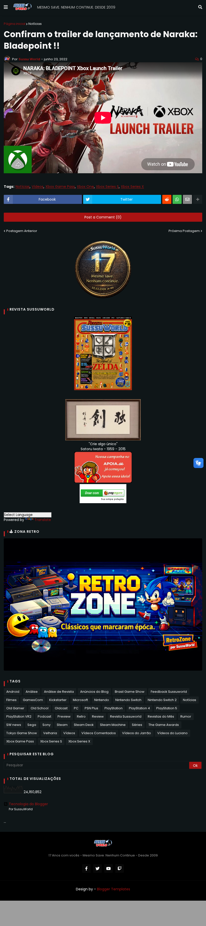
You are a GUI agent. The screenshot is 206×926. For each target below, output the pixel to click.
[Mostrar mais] (197, 199)
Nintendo (101, 700)
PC (76, 708)
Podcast (44, 716)
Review (98, 716)
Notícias (35, 23)
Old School (39, 708)
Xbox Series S (107, 187)
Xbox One (85, 187)
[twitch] (119, 868)
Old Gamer (15, 708)
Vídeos (37, 187)
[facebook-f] (86, 868)
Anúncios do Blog (94, 691)
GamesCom (33, 700)
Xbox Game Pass (60, 187)
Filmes (11, 700)
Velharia (50, 733)
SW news (13, 724)
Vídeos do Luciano (172, 733)
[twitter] (97, 868)
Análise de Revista (59, 691)
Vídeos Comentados (98, 733)
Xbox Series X (132, 187)
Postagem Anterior (21, 231)
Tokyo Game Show (21, 733)
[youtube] (108, 868)
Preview (64, 716)
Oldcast (61, 708)
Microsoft (80, 700)
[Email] (187, 199)
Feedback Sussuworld (169, 691)
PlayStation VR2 (18, 716)
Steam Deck (84, 724)
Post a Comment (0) (103, 217)
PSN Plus (91, 708)
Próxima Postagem (184, 231)
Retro (81, 716)
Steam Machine (113, 724)
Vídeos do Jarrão (136, 733)
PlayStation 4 (139, 708)
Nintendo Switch (128, 700)
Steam (62, 724)
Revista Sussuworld (125, 716)
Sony (46, 724)
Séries (137, 724)
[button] (6, 7)
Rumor (185, 716)
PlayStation (114, 708)
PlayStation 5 (166, 708)
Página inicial (14, 23)
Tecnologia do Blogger (28, 804)
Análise (32, 691)
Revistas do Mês (161, 716)
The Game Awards (163, 724)
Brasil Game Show (129, 691)
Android (12, 691)
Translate (42, 519)
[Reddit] (166, 199)
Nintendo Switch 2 (162, 700)
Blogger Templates (113, 889)
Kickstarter (58, 700)
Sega (31, 724)
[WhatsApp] (177, 199)
